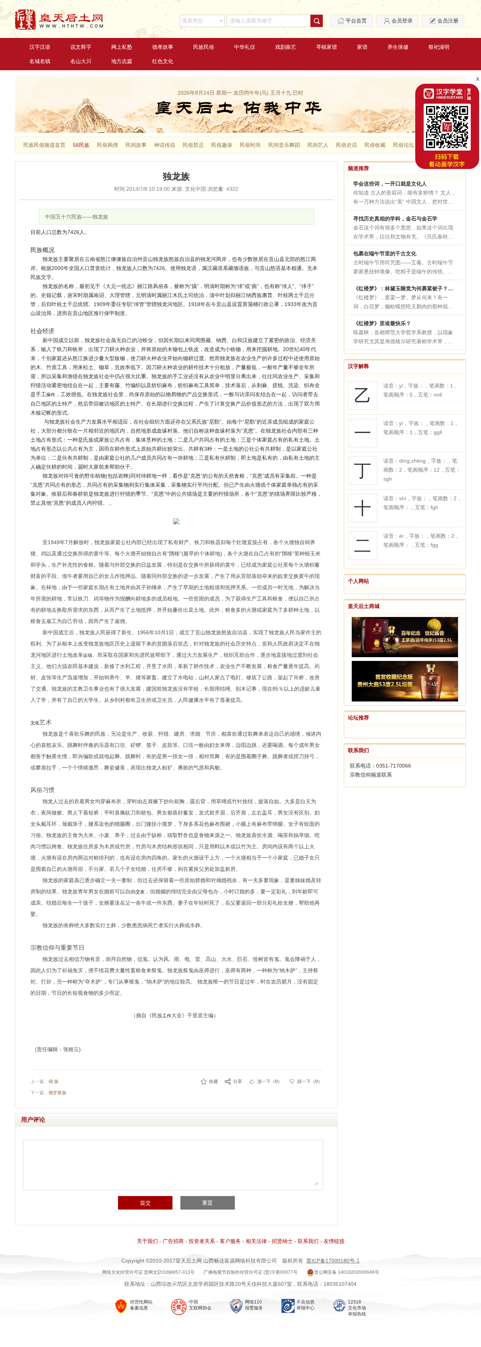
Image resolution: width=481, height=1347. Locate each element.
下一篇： (48, 1092)
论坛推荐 (358, 718)
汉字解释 (358, 366)
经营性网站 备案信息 (141, 1305)
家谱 (362, 47)
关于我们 (147, 1241)
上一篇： (44, 1081)
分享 (237, 1081)
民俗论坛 (403, 145)
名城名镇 (39, 61)
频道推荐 (358, 168)
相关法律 (256, 1241)
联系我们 (358, 750)
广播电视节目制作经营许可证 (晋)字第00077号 (251, 1272)
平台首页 (356, 21)
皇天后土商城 (364, 606)
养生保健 (397, 47)
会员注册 (447, 21)
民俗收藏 (375, 145)
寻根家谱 (326, 47)
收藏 (213, 1081)
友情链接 (334, 1241)
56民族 (81, 145)
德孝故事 (162, 47)
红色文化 (162, 61)
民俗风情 (107, 145)
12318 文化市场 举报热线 (357, 1308)
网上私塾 (121, 47)
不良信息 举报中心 (305, 1305)
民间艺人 (317, 145)
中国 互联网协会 (200, 1305)
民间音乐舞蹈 (284, 145)
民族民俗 (203, 47)
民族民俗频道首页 (44, 145)
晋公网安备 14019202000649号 (346, 1272)
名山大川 (80, 61)
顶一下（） (269, 1081)
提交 (145, 1203)
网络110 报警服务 (254, 1305)
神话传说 (164, 145)
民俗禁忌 (193, 145)
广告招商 (173, 1241)
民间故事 (136, 145)
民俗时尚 (250, 145)
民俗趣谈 (221, 145)
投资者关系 (202, 1241)
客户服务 (230, 1241)
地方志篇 (121, 61)
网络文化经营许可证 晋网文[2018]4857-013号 (148, 1272)
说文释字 (80, 47)
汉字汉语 (39, 47)
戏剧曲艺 (285, 47)
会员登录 (402, 21)
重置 (207, 1203)
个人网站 (358, 581)
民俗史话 (346, 145)
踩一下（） (309, 1081)
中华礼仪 (244, 47)
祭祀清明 (438, 47)
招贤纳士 (282, 1241)
